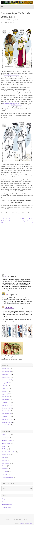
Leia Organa (7, 213)
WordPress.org (6, 507)
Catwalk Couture (7, 440)
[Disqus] (17, 248)
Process (4, 466)
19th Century (6, 435)
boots (4, 20)
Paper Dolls (6, 22)
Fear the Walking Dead (9, 451)
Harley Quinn (6, 454)
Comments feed (7, 504)
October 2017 (6, 377)
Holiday (4, 457)
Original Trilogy (15, 213)
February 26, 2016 (14, 20)
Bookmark (26, 213)
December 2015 (7, 419)
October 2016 (6, 411)
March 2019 (6, 368)
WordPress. (29, 523)
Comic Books (6, 443)
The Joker (5, 474)
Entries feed (5, 502)
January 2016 (6, 416)
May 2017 (5, 391)
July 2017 (5, 385)
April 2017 (5, 394)
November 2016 (7, 408)
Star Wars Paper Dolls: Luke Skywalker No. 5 (8, 220)
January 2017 (6, 402)
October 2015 (6, 425)
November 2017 (7, 374)
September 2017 (7, 380)
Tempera (22, 523)
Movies (4, 460)
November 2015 (7, 422)
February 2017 (6, 399)
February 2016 (6, 413)
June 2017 (5, 388)
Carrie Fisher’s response (11, 75)
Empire (4, 446)
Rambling (5, 468)
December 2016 (7, 405)
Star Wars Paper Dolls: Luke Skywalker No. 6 (26, 219)
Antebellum (5, 437)
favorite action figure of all (11, 103)
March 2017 (6, 397)
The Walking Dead (7, 477)
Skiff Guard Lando (16, 105)
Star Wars (12, 22)
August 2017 (6, 383)
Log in (4, 499)
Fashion (4, 449)
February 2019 (6, 371)
